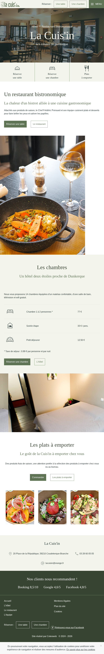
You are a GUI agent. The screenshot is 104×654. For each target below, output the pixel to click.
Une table (60, 4)
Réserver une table (15, 124)
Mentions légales (62, 601)
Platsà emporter (87, 71)
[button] (96, 4)
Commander (38, 477)
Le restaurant (39, 124)
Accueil (7, 601)
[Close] (101, 646)
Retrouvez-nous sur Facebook (69, 627)
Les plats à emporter (62, 477)
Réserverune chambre (52, 71)
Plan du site (59, 606)
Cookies (58, 611)
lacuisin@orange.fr (55, 563)
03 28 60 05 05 (84, 553)
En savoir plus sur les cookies (80, 649)
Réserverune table (17, 71)
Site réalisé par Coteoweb (44, 636)
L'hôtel (40, 362)
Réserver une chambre (17, 362)
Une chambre (78, 4)
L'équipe (8, 615)
